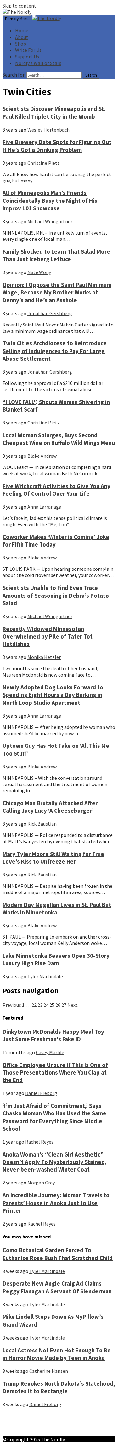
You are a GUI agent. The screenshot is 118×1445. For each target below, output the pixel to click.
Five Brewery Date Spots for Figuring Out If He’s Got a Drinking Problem (57, 145)
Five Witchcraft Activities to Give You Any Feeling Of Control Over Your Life (56, 490)
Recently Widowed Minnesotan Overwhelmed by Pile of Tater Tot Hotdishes (48, 636)
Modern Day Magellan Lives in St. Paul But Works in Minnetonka (57, 908)
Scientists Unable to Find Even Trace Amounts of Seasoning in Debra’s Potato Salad (56, 595)
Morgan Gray (41, 1182)
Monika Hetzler (44, 657)
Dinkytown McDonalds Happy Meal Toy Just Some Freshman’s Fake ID (53, 1035)
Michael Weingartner (49, 221)
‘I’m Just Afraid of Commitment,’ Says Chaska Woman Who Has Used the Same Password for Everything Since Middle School (54, 1117)
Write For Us (28, 50)
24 (45, 1005)
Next (72, 1005)
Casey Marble (50, 1052)
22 (34, 1005)
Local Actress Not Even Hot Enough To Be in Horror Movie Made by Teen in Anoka (57, 1354)
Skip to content (19, 6)
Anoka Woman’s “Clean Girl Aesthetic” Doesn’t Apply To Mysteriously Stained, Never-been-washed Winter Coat (55, 1162)
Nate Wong (39, 272)
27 (63, 1005)
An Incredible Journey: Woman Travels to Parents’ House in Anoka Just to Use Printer (56, 1203)
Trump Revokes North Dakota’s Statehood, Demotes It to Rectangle (59, 1387)
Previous (12, 1005)
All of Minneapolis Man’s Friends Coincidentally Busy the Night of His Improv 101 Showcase (50, 200)
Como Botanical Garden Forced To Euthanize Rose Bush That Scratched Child (58, 1254)
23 (39, 1005)
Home (21, 30)
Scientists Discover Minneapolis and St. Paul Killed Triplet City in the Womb (54, 112)
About (21, 37)
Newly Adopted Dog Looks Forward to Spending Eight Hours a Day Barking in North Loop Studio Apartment (53, 695)
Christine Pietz (43, 163)
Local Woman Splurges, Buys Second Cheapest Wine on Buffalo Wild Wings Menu (59, 439)
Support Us (27, 56)
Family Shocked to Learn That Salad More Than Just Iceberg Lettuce (56, 255)
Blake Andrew (42, 456)
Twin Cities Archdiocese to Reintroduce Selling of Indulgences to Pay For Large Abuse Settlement (55, 351)
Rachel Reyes (39, 1142)
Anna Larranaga (44, 507)
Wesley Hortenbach (48, 130)
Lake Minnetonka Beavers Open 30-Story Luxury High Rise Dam (56, 959)
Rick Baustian (42, 824)
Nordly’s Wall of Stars (38, 63)
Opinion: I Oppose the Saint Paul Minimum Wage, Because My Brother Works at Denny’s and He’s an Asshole (57, 292)
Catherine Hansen (48, 1371)
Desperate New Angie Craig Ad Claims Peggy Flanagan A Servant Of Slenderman (57, 1287)
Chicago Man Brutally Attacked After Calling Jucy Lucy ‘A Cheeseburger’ (50, 807)
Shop (20, 43)
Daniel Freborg (41, 1093)
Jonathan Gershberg (49, 313)
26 (57, 1005)
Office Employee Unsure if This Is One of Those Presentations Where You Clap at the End (55, 1072)
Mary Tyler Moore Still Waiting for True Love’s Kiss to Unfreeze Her (53, 857)
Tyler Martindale (45, 976)
